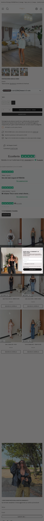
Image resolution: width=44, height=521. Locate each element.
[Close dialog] (42, 249)
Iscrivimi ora (32, 269)
